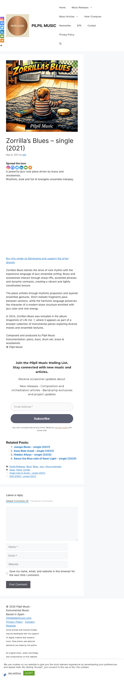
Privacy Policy (66, 34)
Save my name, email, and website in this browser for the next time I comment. (42, 573)
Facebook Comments (42, 501)
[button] (60, 43)
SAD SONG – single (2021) (23, 476)
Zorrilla (26, 470)
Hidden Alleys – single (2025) (33, 454)
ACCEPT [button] (29, 673)
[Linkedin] (21, 167)
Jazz (41, 466)
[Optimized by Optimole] (5, 675)
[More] (30, 167)
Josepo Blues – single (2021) (32, 446)
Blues (35, 466)
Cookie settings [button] (13, 673)
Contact (92, 25)
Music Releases (80, 7)
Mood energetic (54, 466)
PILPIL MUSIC (44, 25)
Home (62, 7)
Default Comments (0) (17, 501)
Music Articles (67, 16)
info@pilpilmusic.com (18, 618)
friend (19, 470)
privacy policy (62, 427)
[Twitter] (17, 167)
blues (12, 470)
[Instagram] (8, 167)
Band (29, 466)
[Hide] (1, 45)
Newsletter (65, 25)
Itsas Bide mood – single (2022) (34, 450)
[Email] (26, 167)
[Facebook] (13, 167)
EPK (79, 25)
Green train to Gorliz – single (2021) (27, 473)
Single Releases (17, 466)
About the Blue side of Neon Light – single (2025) (45, 458)
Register (11, 625)
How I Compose (92, 16)
